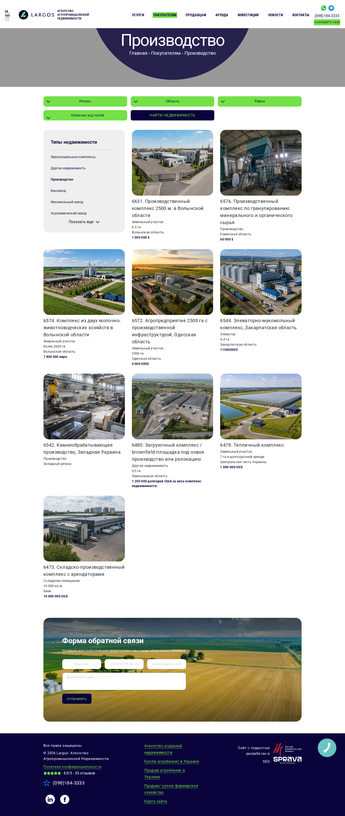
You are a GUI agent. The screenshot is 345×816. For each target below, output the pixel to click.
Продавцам (196, 15)
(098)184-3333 (327, 16)
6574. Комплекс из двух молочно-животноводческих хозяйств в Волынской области (82, 327)
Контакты (300, 15)
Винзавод (58, 191)
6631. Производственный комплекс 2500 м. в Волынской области (168, 208)
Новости (275, 15)
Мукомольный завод (67, 202)
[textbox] (85, 115)
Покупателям (164, 15)
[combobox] (85, 101)
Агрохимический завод (68, 213)
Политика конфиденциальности (72, 767)
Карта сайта (155, 801)
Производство (62, 179)
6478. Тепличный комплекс (252, 445)
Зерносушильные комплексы (73, 157)
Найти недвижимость (172, 115)
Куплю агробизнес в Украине (171, 761)
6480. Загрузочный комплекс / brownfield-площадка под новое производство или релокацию (168, 452)
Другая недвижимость (68, 168)
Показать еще (81, 222)
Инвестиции (248, 15)
